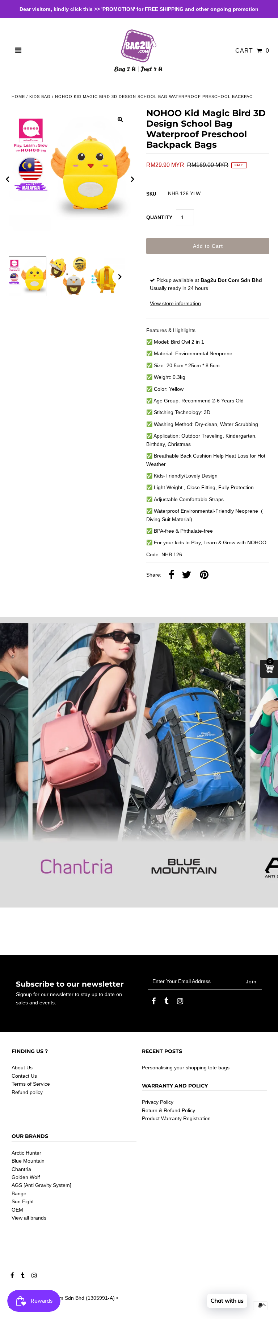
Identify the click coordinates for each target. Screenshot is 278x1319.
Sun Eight (23, 1201)
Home (18, 96)
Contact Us (24, 1076)
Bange (19, 1193)
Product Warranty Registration (176, 1118)
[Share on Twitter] (186, 575)
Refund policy (27, 1092)
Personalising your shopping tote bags (185, 1067)
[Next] (133, 179)
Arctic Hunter (26, 1153)
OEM (17, 1210)
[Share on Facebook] (171, 575)
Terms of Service (31, 1084)
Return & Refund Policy (168, 1110)
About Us (22, 1067)
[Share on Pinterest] (204, 575)
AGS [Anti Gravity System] (41, 1185)
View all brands (29, 1218)
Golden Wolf (26, 1177)
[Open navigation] (18, 51)
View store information (175, 303)
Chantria (21, 1169)
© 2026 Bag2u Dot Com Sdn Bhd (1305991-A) (62, 1298)
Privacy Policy (157, 1102)
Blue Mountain (28, 1161)
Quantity (159, 217)
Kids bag (40, 96)
